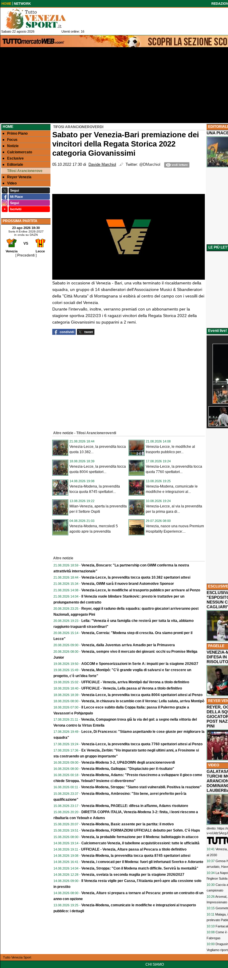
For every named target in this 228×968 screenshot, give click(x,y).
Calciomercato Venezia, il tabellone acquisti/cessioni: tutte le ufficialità (140, 843)
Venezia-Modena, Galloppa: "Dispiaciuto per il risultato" (127, 769)
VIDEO (213, 765)
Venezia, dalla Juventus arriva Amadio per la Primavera (128, 645)
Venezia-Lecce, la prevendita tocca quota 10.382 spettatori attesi (135, 577)
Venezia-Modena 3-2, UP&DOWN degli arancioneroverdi (128, 762)
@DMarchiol (149, 165)
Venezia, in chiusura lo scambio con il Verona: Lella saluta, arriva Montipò (142, 701)
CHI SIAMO (154, 964)
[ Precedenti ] (26, 255)
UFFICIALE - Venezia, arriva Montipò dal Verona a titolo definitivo (135, 682)
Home (8, 127)
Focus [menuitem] (12, 140)
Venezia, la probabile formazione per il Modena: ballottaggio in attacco (139, 837)
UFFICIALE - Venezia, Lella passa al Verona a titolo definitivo (131, 688)
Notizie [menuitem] (13, 146)
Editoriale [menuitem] (15, 165)
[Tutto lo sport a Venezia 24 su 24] (40, 19)
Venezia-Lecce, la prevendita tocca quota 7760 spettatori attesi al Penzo (141, 744)
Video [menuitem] (12, 183)
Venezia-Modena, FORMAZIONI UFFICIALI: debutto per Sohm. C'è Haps (140, 830)
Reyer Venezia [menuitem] (19, 177)
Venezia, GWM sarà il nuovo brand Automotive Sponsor (127, 584)
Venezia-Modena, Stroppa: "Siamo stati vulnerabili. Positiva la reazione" (141, 787)
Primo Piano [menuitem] (17, 133)
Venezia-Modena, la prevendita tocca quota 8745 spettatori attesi (135, 856)
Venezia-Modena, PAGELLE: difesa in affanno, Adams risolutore (134, 806)
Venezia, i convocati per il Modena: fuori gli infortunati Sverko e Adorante (142, 862)
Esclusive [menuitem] (15, 158)
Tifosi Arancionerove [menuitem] (24, 171)
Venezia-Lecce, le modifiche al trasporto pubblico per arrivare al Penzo (140, 590)
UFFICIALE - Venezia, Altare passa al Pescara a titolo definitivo (133, 849)
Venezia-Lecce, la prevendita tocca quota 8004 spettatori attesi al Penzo (141, 695)
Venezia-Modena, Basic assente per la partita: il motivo (127, 824)
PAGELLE (216, 646)
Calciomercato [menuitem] (19, 152)
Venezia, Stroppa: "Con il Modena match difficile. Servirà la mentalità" (139, 868)
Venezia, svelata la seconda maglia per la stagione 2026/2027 (132, 875)
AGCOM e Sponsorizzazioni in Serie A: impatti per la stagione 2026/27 (139, 664)
